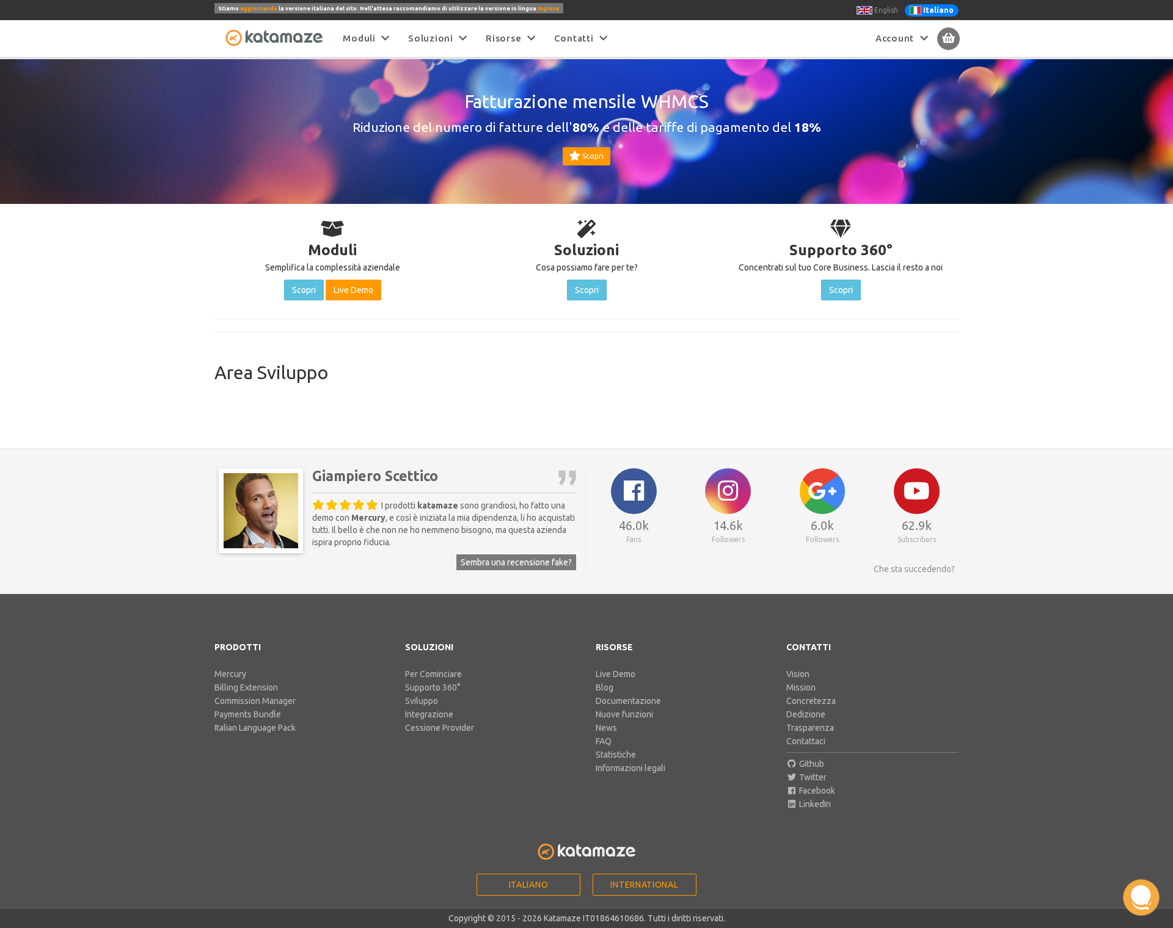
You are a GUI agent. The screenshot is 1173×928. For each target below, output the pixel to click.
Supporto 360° (433, 687)
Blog (604, 687)
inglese (548, 8)
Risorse (506, 38)
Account (897, 38)
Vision (797, 674)
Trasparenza (810, 728)
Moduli (362, 38)
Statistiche (616, 754)
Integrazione (429, 714)
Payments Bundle (247, 714)
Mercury (230, 674)
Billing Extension (246, 687)
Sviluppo (421, 701)
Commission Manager (255, 701)
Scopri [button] (592, 156)
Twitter (812, 777)
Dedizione (805, 714)
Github (810, 764)
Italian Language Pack (255, 728)
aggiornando (258, 8)
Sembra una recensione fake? (516, 562)
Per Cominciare (433, 674)
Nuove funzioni (624, 714)
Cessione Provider (439, 728)
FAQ (604, 741)
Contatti (577, 38)
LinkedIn (814, 804)
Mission (801, 687)
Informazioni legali (630, 768)
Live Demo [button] (353, 290)
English (885, 10)
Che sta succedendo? (914, 569)
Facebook (816, 791)
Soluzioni (433, 38)
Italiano (529, 885)
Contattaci (805, 741)
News (606, 728)
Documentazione (628, 701)
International (644, 885)
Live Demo (615, 674)
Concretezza (811, 701)
